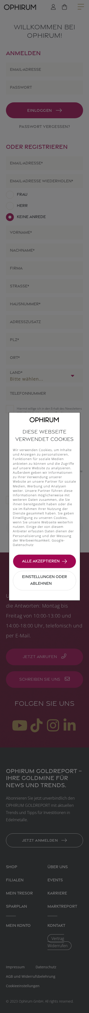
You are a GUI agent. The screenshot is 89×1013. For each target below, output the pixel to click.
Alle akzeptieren (41, 561)
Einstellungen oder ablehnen (44, 579)
